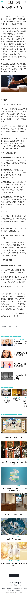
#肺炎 (15, 326)
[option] (6, 396)
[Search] (25, 3)
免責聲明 (20, 588)
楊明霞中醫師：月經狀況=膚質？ (20, 354)
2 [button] (14, 409)
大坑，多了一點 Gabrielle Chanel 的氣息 (14, 463)
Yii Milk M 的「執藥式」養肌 (14, 515)
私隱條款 (15, 588)
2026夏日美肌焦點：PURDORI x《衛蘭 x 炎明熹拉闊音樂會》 (14, 489)
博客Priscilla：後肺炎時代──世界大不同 (20, 377)
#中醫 (10, 326)
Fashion (6, 397)
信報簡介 (3, 588)
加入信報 (12, 590)
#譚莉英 (4, 326)
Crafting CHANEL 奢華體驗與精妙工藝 (6, 400)
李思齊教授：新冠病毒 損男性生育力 (20, 343)
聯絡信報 (18, 590)
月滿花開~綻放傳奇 (17, 399)
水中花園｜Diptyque (14, 539)
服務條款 (9, 588)
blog (15, 373)
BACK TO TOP (14, 575)
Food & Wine (17, 397)
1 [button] (11, 409)
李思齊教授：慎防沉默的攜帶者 (20, 365)
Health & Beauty (19, 339)
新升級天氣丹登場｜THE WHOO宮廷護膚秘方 (14, 564)
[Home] (14, 2)
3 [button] (16, 409)
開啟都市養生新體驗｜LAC (14, 437)
